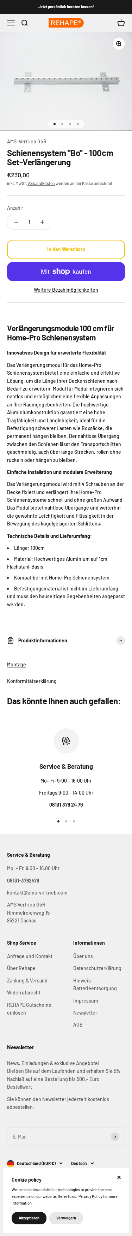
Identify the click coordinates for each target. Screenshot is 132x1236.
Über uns (83, 956)
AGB (78, 1025)
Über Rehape (21, 968)
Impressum (85, 1001)
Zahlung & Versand (27, 980)
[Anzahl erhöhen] (42, 222)
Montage (16, 664)
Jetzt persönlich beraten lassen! (66, 6)
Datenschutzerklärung (97, 968)
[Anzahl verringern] (16, 222)
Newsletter (85, 1013)
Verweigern (66, 1218)
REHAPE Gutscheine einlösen (29, 1009)
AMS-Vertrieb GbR (26, 141)
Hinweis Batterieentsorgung (95, 984)
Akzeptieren (29, 1218)
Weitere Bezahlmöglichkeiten (66, 290)
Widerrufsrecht (23, 993)
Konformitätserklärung (32, 681)
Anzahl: (15, 208)
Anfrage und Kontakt (29, 956)
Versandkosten (41, 183)
